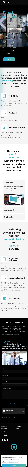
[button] (23, 2)
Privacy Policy (4, 431)
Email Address (5, 375)
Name (3, 368)
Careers (18, 430)
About (17, 428)
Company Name (5, 381)
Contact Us (9, 59)
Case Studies (4, 428)
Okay (14, 465)
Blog (2, 430)
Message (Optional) (6, 388)
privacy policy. (14, 462)
